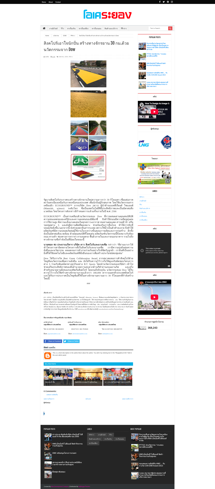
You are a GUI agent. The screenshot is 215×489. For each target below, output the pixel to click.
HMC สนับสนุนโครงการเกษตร (64, 453)
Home (44, 2)
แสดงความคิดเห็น (52, 395)
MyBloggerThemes (84, 486)
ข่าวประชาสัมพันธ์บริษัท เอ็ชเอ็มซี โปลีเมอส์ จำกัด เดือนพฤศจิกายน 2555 (67, 435)
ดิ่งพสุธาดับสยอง (58, 472)
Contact (58, 2)
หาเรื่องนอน (143, 216)
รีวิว (141, 204)
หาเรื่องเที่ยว (143, 220)
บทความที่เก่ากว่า (127, 399)
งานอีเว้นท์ (53, 28)
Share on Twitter (73, 341)
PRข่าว (71, 56)
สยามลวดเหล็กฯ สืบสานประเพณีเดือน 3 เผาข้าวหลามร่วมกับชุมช (67, 463)
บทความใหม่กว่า (49, 399)
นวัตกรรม (61, 56)
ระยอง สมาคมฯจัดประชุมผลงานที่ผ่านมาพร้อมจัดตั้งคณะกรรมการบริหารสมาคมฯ (157, 84)
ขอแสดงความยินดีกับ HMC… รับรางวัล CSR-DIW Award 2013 (152, 465)
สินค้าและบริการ (145, 208)
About (51, 2)
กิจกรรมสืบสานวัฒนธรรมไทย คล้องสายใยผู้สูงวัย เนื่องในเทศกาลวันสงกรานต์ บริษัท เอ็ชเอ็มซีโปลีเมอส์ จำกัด (153, 438)
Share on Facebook (54, 341)
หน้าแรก (88, 399)
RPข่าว (142, 197)
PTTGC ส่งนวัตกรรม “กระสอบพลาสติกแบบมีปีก (151, 446)
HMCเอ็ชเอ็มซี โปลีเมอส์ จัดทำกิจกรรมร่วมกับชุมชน (151, 455)
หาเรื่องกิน (143, 212)
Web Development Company (60, 486)
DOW (66, 56)
